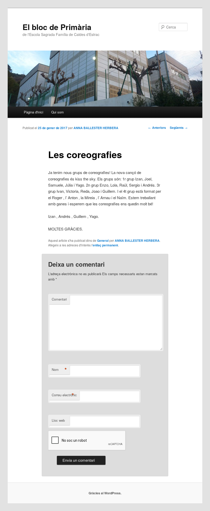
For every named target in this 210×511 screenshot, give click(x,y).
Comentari (59, 299)
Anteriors (157, 127)
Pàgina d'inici (33, 112)
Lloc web (58, 420)
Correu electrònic (64, 395)
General (103, 240)
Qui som (57, 112)
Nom (59, 369)
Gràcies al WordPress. (105, 493)
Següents (178, 127)
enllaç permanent (105, 245)
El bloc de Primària (57, 26)
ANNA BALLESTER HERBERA (96, 128)
